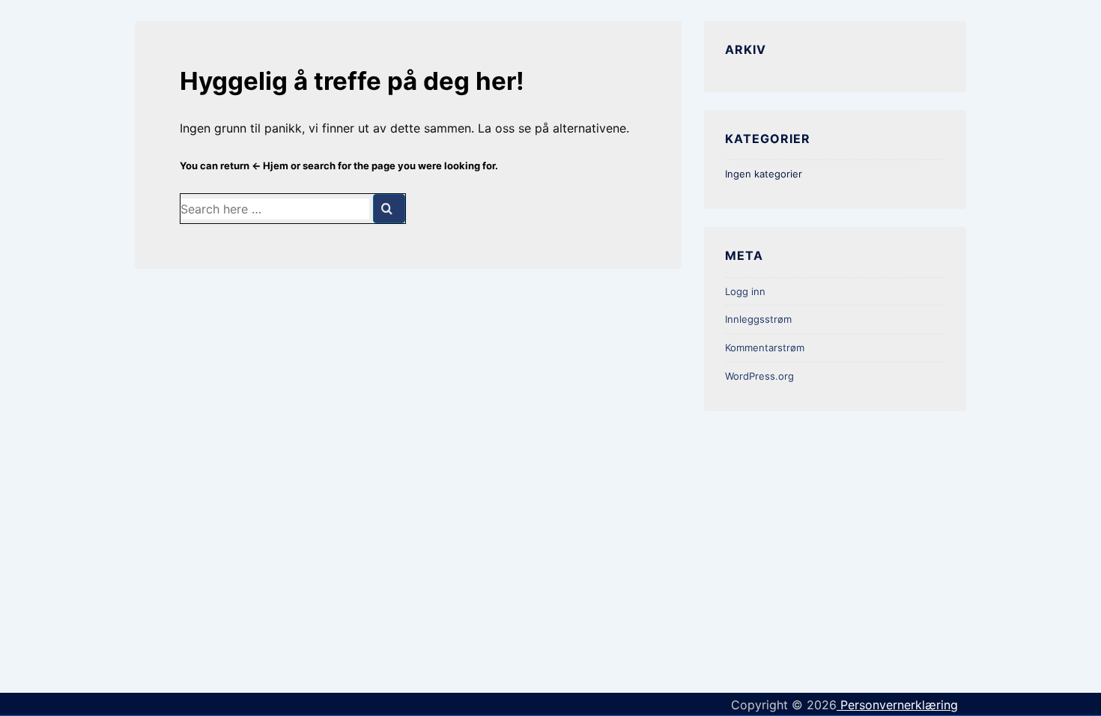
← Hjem (270, 166)
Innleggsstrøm (758, 319)
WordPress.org (759, 376)
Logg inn (745, 291)
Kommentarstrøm (764, 348)
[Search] (389, 208)
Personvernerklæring (897, 704)
